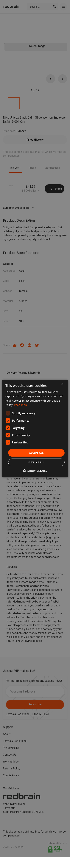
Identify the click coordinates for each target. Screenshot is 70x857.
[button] (35, 471)
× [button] (62, 384)
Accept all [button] (36, 452)
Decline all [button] (36, 462)
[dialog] (35, 428)
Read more (21, 404)
